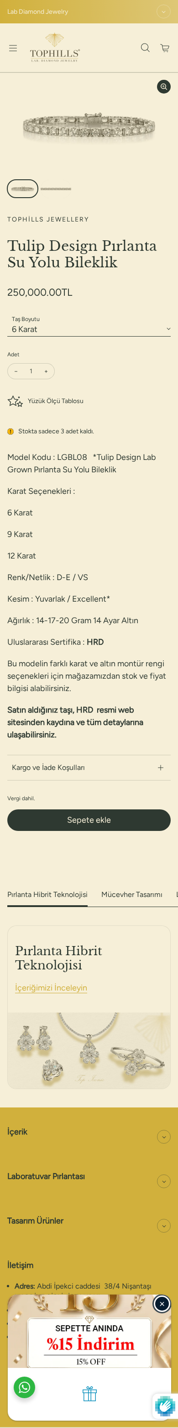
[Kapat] (162, 1304)
